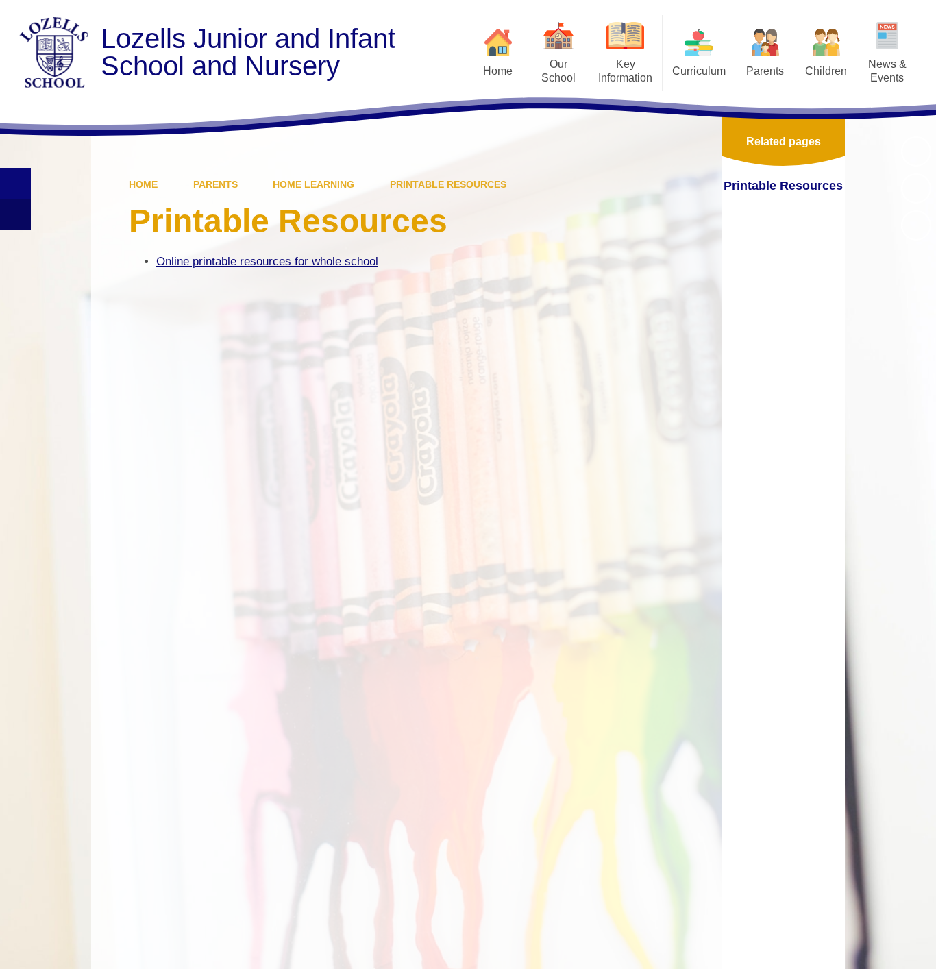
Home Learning (313, 184)
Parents (215, 184)
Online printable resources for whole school (267, 261)
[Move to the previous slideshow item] (916, 188)
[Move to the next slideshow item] (916, 225)
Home (143, 184)
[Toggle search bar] (15, 183)
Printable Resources (448, 184)
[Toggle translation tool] (15, 214)
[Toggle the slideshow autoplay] (916, 151)
